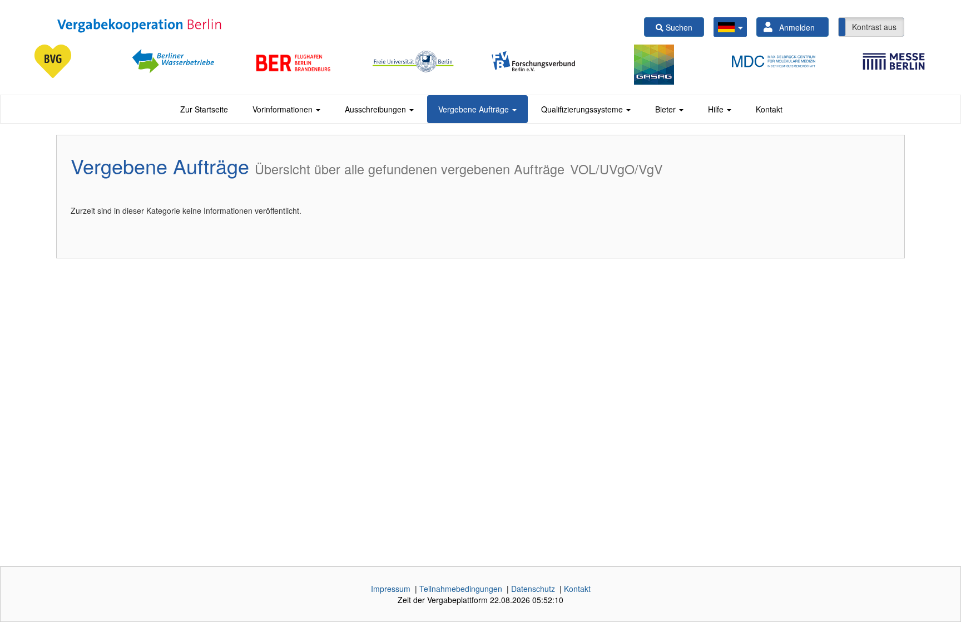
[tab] (204, 109)
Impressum (390, 588)
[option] (60, 61)
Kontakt (769, 109)
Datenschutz (533, 588)
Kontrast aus (874, 26)
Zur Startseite (204, 109)
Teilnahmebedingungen (460, 588)
